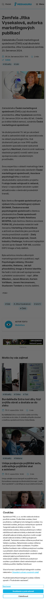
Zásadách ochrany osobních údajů (25, 572)
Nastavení (7, 586)
